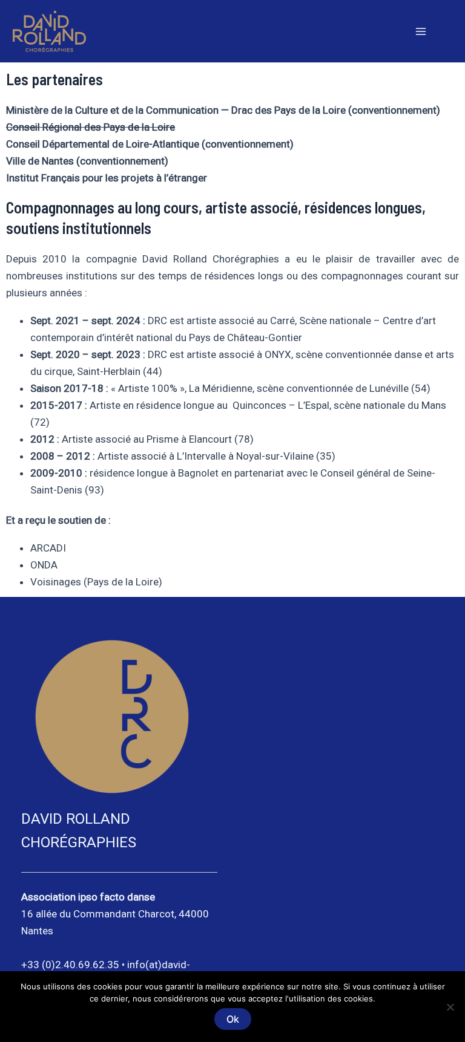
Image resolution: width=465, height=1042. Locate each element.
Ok (232, 1019)
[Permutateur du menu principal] (421, 31)
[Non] (450, 1007)
